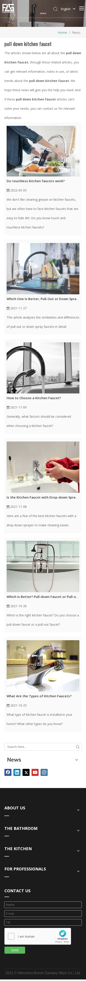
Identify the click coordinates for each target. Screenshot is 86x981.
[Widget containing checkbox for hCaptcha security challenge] (37, 936)
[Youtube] (35, 772)
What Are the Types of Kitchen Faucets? (39, 696)
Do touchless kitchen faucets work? (36, 181)
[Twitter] (26, 772)
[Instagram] (44, 772)
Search (77, 746)
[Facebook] (7, 772)
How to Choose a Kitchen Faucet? (34, 398)
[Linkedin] (17, 772)
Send (14, 950)
